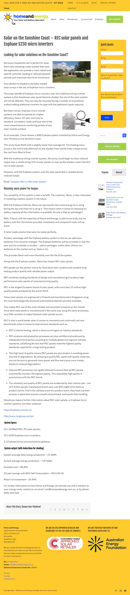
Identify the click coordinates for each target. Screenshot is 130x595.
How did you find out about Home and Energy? (111, 95)
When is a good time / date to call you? (111, 76)
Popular (105, 172)
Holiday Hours (9, 579)
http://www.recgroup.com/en (19, 416)
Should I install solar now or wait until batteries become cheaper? (114, 185)
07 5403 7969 (12, 562)
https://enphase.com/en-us (18, 409)
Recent (119, 172)
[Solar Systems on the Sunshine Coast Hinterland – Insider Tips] (101, 201)
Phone (103, 58)
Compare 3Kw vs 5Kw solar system (28, 181)
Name (104, 50)
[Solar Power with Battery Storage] (101, 214)
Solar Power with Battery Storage (116, 213)
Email (103, 67)
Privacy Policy (52, 590)
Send (107, 117)
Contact (7, 576)
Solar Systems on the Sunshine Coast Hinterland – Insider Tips (114, 200)
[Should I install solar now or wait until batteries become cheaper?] (101, 186)
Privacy (7, 573)
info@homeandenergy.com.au (22, 564)
